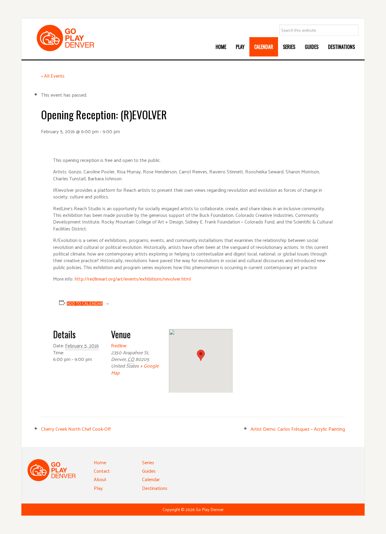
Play (98, 488)
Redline (118, 345)
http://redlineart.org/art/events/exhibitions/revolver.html (132, 278)
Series (148, 462)
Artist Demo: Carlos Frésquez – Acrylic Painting (298, 428)
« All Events (53, 75)
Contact (102, 470)
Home (100, 462)
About (100, 479)
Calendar (151, 479)
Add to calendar (85, 303)
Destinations (154, 488)
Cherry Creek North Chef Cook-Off (76, 428)
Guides (149, 470)
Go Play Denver (72, 38)
